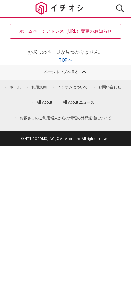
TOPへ (65, 60)
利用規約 (39, 87)
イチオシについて (72, 87)
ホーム (15, 87)
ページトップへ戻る (61, 72)
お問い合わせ (109, 87)
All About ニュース (78, 102)
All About (44, 102)
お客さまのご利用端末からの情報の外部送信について (65, 118)
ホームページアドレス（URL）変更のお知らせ (65, 31)
